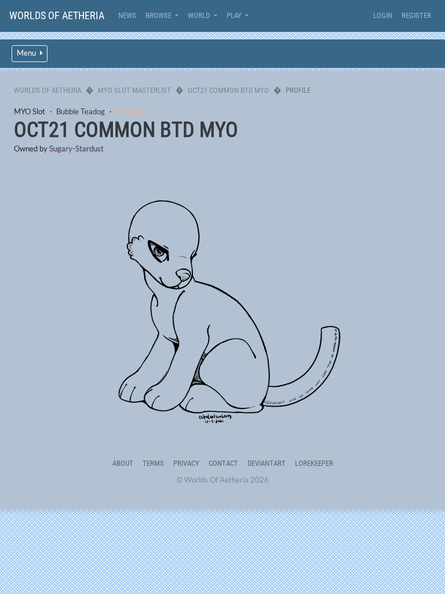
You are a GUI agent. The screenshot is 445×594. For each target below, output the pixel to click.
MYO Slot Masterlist (134, 90)
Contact (223, 463)
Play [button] (235, 15)
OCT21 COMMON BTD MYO (228, 90)
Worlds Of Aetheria (56, 15)
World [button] (199, 15)
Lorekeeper (314, 463)
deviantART (266, 463)
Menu (27, 53)
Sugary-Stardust (76, 148)
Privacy (186, 463)
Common (131, 111)
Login (382, 15)
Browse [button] (159, 15)
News (127, 15)
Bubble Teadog (80, 111)
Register (416, 15)
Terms (153, 463)
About (122, 463)
